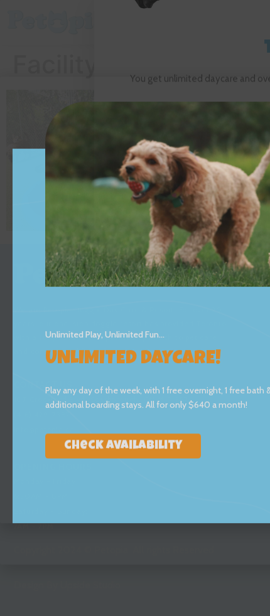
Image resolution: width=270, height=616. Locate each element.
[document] (135, 308)
